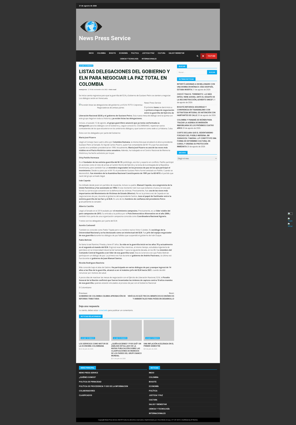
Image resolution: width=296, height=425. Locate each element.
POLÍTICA (135, 53)
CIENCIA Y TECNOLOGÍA (129, 59)
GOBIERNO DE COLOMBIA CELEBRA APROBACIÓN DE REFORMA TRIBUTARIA (102, 296)
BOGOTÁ (112, 53)
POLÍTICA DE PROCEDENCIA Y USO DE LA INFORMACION (103, 386)
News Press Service (105, 38)
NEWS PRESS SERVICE (88, 373)
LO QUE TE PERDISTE (86, 65)
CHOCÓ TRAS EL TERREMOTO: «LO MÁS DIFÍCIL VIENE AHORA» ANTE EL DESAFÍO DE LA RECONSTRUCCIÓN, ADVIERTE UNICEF (196, 97)
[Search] (197, 56)
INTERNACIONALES (149, 59)
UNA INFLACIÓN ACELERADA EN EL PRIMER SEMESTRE (159, 330)
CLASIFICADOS (85, 395)
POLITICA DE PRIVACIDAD (90, 382)
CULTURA (161, 53)
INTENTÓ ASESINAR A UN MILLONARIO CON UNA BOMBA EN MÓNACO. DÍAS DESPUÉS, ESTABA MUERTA (196, 87)
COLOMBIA (101, 53)
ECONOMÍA (123, 53)
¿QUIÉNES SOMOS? (87, 377)
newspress (83, 90)
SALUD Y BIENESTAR (176, 53)
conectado (103, 310)
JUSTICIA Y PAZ (148, 53)
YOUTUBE (211, 56)
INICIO (91, 53)
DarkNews (185, 420)
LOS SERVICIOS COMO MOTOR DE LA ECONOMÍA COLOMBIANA (94, 330)
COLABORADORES (87, 391)
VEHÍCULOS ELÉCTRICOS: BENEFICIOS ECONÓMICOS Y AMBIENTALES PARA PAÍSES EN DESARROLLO (151, 296)
